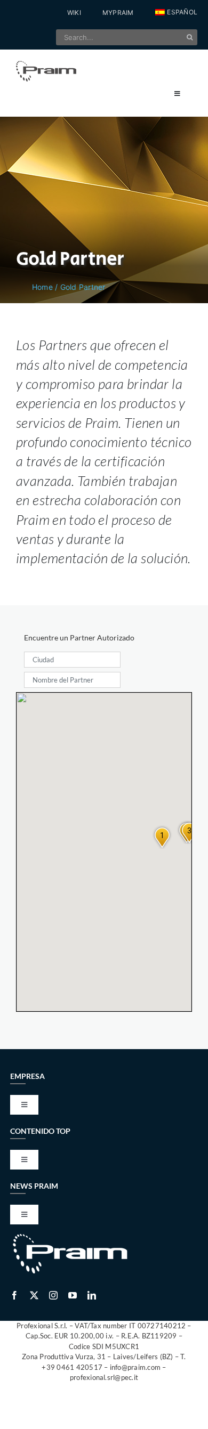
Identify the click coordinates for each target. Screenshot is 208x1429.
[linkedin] (91, 1295)
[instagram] (53, 1295)
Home (42, 286)
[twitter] (34, 1295)
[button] (176, 13)
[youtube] (72, 1295)
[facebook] (14, 1295)
